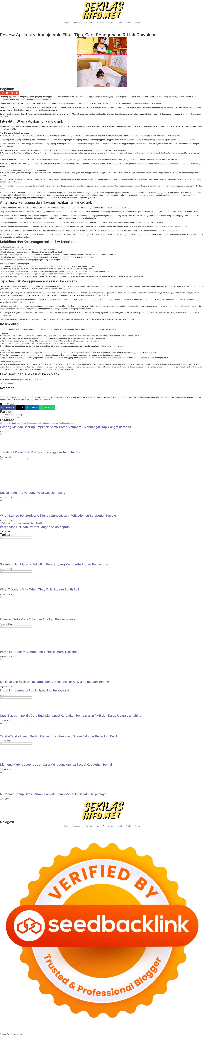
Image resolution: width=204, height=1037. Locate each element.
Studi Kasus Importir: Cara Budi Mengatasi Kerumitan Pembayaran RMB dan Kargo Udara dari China (70, 715)
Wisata (110, 23)
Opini (120, 23)
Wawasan (88, 23)
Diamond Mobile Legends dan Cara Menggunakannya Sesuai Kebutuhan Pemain (57, 764)
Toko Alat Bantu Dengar (13, 415)
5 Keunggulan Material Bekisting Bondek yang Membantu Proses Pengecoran (54, 564)
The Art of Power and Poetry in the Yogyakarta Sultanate (40, 452)
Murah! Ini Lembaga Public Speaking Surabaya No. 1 (37, 690)
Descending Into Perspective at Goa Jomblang (32, 492)
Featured (76, 23)
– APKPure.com (6, 383)
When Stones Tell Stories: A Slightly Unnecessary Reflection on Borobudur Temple (58, 515)
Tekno (66, 23)
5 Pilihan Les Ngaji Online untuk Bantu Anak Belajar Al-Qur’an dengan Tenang (54, 682)
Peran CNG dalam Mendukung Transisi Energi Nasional (38, 652)
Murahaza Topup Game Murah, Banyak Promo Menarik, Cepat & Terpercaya (53, 794)
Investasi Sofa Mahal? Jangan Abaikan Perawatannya (37, 619)
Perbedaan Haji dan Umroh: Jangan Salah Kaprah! (35, 527)
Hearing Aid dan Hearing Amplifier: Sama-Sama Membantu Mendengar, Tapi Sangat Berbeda (65, 427)
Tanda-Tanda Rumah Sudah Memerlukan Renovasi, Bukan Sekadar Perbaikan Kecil (58, 736)
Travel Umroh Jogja (12, 417)
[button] (2, 93)
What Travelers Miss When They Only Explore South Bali (39, 589)
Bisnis (128, 23)
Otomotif (100, 23)
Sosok (137, 23)
